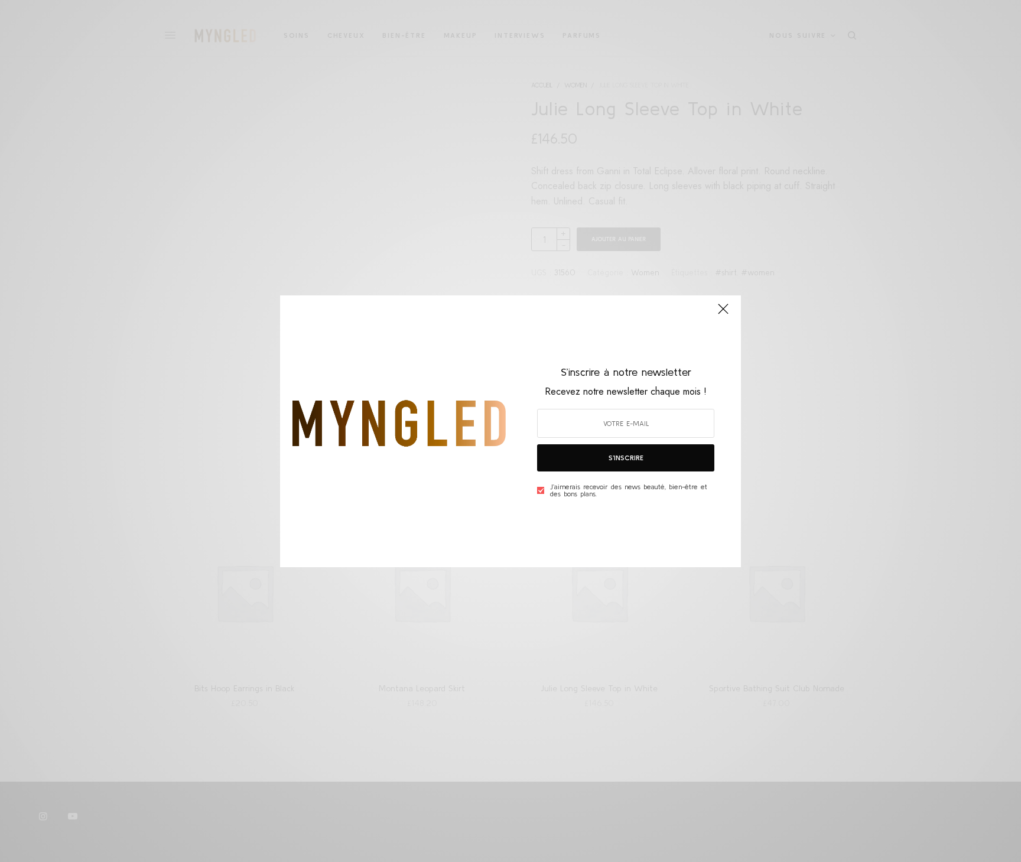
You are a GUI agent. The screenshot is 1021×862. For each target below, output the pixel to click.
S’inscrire (626, 457)
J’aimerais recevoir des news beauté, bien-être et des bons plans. (628, 490)
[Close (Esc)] (723, 314)
